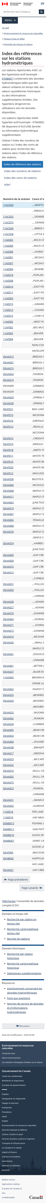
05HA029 (8, 397)
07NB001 (7, 78)
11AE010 (8, 817)
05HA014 (8, 380)
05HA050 (8, 590)
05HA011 (8, 496)
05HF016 (8, 420)
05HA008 (8, 490)
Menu (11, 20)
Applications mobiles (11, 1184)
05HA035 (8, 695)
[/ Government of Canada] (17, 3)
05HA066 (8, 485)
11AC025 (8, 216)
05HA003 (8, 736)
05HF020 (8, 467)
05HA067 (8, 514)
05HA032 (8, 765)
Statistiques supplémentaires (24, 973)
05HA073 (8, 630)
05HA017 (8, 753)
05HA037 (8, 671)
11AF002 (8, 327)
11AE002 (8, 321)
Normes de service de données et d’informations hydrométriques (25, 1008)
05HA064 (8, 619)
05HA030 (8, 403)
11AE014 (8, 286)
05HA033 (8, 759)
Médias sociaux (8, 1179)
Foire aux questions (18, 998)
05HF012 (8, 473)
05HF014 (8, 438)
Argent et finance (9, 1152)
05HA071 (8, 625)
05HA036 (8, 479)
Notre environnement (11, 1058)
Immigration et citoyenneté (13, 1098)
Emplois (5, 1094)
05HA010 (8, 636)
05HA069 (8, 555)
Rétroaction (26, 1027)
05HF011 (8, 456)
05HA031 (8, 800)
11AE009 (8, 246)
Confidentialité (8, 1197)
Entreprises (7, 1107)
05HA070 (8, 613)
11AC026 (8, 228)
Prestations (7, 1112)
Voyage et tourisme (10, 1103)
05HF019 (8, 444)
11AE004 (8, 269)
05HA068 (8, 526)
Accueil (5, 28)
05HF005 (8, 852)
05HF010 (8, 461)
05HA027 (8, 607)
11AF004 (8, 339)
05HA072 (8, 566)
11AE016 (8, 811)
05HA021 (8, 870)
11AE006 (8, 251)
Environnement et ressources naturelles (23, 33)
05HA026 (8, 642)
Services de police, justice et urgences (18, 1139)
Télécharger (9, 901)
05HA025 (8, 712)
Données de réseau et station (18, 44)
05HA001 (8, 362)
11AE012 (8, 316)
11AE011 (8, 292)
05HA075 (8, 782)
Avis (3, 1193)
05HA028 (8, 601)
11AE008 (8, 280)
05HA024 (8, 374)
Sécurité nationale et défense (14, 1130)
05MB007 (8, 841)
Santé (4, 1116)
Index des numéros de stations (22, 171)
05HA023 (8, 788)
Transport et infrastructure (13, 1143)
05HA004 (8, 741)
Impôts (5, 1121)
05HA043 (8, 806)
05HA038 (8, 747)
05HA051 (8, 584)
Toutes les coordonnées (12, 1076)
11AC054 (8, 205)
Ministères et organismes (13, 1080)
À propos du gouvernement (14, 1085)
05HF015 (8, 415)
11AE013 (8, 310)
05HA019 (8, 508)
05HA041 (8, 654)
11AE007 (8, 263)
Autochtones (7, 1161)
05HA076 (8, 531)
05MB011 (8, 829)
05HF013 (8, 426)
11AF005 (8, 333)
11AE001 (8, 257)
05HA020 (8, 700)
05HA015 (8, 368)
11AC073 (8, 222)
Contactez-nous (8, 1053)
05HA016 (8, 771)
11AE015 (8, 304)
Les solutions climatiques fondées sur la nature (22, 1062)
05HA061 (8, 666)
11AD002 (8, 677)
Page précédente (18, 879)
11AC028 (8, 234)
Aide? (7, 184)
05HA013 (8, 356)
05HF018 (8, 450)
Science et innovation (11, 1156)
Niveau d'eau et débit (14, 38)
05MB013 (8, 823)
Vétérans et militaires (11, 1165)
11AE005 (8, 240)
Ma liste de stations (18, 938)
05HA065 (8, 520)
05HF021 (8, 409)
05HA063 (8, 502)
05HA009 (8, 560)
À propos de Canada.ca (12, 1188)
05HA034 (8, 724)
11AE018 (8, 275)
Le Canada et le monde (12, 1148)
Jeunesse (6, 1170)
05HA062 (8, 689)
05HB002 (8, 858)
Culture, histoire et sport (12, 1134)
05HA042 (8, 718)
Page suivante (30, 888)
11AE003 (8, 298)
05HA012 (8, 572)
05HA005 (8, 730)
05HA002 (8, 776)
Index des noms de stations (20, 178)
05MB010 (8, 835)
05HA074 (8, 543)
